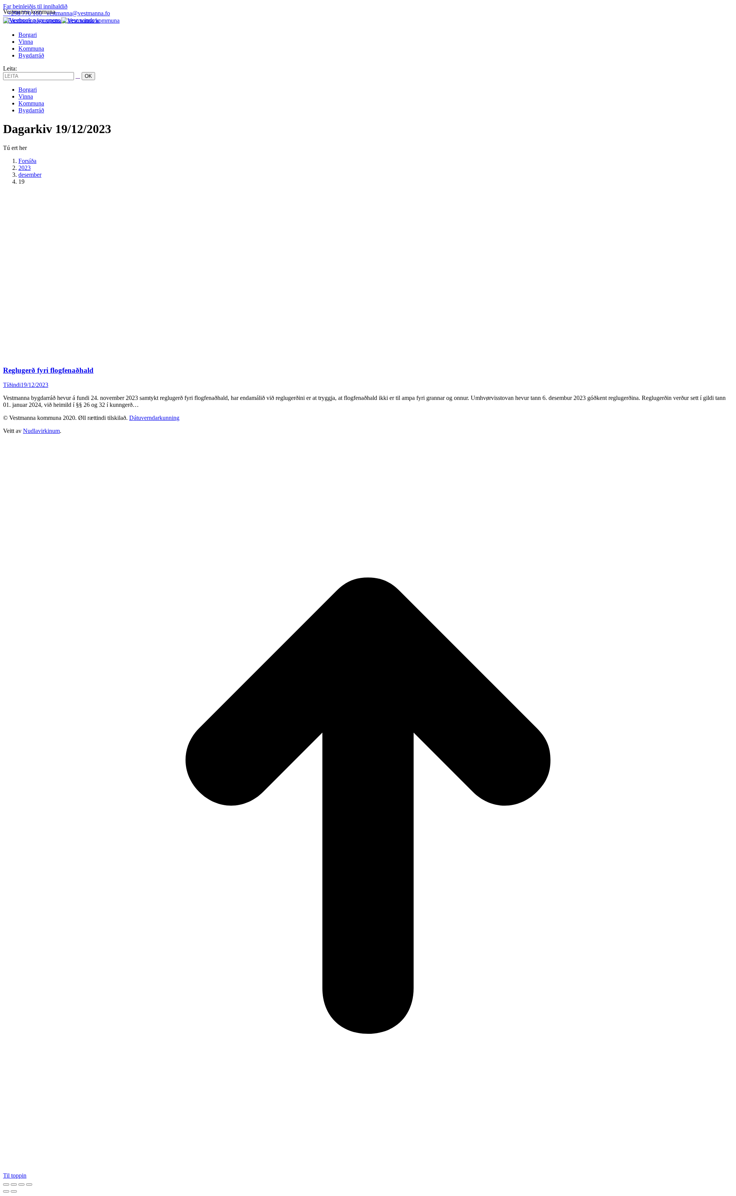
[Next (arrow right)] (14, 1191)
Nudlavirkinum (41, 431)
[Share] (14, 1184)
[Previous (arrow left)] (6, 1191)
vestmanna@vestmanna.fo (78, 13)
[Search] (78, 75)
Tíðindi (12, 385)
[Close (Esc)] (6, 1184)
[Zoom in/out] (29, 1184)
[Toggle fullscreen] (21, 1184)
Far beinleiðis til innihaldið (35, 6)
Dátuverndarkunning (154, 418)
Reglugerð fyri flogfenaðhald (48, 370)
